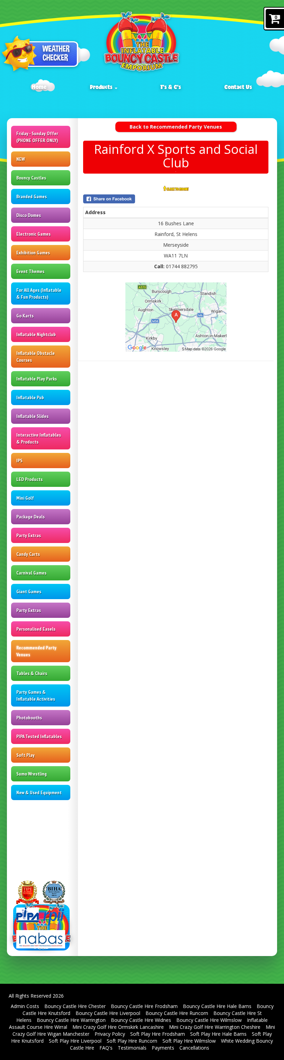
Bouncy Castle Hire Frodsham (144, 1006)
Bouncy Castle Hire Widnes (141, 1020)
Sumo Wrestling (31, 774)
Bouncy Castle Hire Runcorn (176, 1013)
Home (39, 86)
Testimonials (132, 1047)
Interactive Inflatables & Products (38, 438)
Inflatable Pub (30, 397)
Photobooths (29, 718)
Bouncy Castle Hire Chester (75, 1006)
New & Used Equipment (39, 792)
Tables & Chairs (31, 673)
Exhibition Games (33, 252)
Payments (163, 1047)
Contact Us (238, 86)
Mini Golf (25, 498)
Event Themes (30, 271)
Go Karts (25, 316)
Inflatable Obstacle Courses (35, 356)
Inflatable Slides (32, 416)
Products (102, 86)
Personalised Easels (35, 629)
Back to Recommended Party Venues (176, 126)
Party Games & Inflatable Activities (35, 695)
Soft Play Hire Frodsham (157, 1034)
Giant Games (28, 591)
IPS (19, 460)
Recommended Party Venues (36, 651)
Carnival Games (31, 573)
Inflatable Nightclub (36, 334)
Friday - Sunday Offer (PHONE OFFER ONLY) (37, 136)
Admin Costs (25, 1006)
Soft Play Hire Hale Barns (218, 1034)
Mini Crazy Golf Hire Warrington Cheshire (214, 1027)
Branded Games (31, 196)
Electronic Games (33, 234)
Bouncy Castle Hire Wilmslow (209, 1020)
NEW (20, 159)
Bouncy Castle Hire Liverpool (108, 1013)
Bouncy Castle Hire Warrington (71, 1020)
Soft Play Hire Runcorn (132, 1040)
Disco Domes (28, 215)
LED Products (29, 479)
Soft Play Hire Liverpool (75, 1040)
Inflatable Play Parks (36, 379)
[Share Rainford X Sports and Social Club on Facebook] (175, 198)
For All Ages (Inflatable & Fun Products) (38, 293)
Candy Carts (28, 554)
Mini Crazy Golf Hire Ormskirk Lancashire (118, 1027)
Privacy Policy (110, 1034)
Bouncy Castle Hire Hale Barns (217, 1006)
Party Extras (28, 535)
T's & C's (170, 86)
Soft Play (25, 755)
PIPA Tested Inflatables (39, 736)
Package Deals (30, 517)
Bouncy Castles (31, 178)
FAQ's (106, 1047)
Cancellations (194, 1047)
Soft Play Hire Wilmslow (189, 1040)
